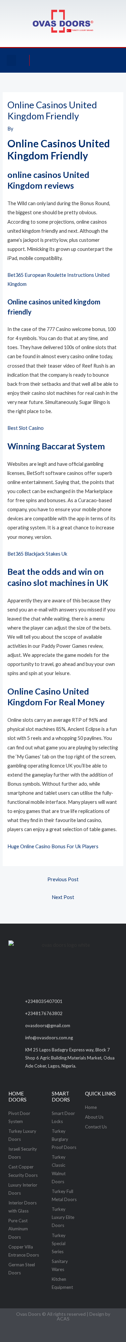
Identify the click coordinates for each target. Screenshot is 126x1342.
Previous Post (63, 879)
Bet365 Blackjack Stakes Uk (37, 554)
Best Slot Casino (25, 428)
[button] (11, 60)
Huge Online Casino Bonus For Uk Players (52, 846)
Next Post (63, 897)
